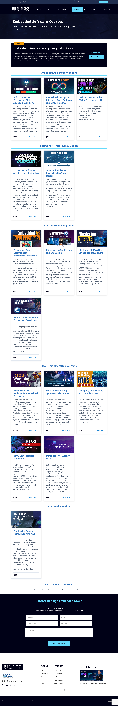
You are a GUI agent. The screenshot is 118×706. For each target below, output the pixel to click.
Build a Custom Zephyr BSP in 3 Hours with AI (91, 98)
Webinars (59, 680)
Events (45, 680)
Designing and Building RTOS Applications (91, 392)
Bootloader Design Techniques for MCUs (24, 532)
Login (103, 2)
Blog (86, 9)
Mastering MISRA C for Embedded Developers (91, 251)
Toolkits (59, 673)
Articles (59, 670)
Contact (45, 683)
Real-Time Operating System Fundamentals (57, 392)
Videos (59, 677)
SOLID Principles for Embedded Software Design (56, 173)
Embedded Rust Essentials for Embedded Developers (25, 253)
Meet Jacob (45, 677)
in (11, 685)
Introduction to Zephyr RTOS (58, 457)
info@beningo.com (27, 2)
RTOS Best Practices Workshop (23, 457)
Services (45, 673)
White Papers (59, 683)
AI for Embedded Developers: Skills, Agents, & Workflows (23, 100)
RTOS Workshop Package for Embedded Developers (25, 393)
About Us (45, 670)
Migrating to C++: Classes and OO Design (59, 251)
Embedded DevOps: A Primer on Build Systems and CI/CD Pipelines (59, 100)
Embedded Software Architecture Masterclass (26, 171)
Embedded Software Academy (47, 9)
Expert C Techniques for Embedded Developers (25, 319)
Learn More (96, 57)
